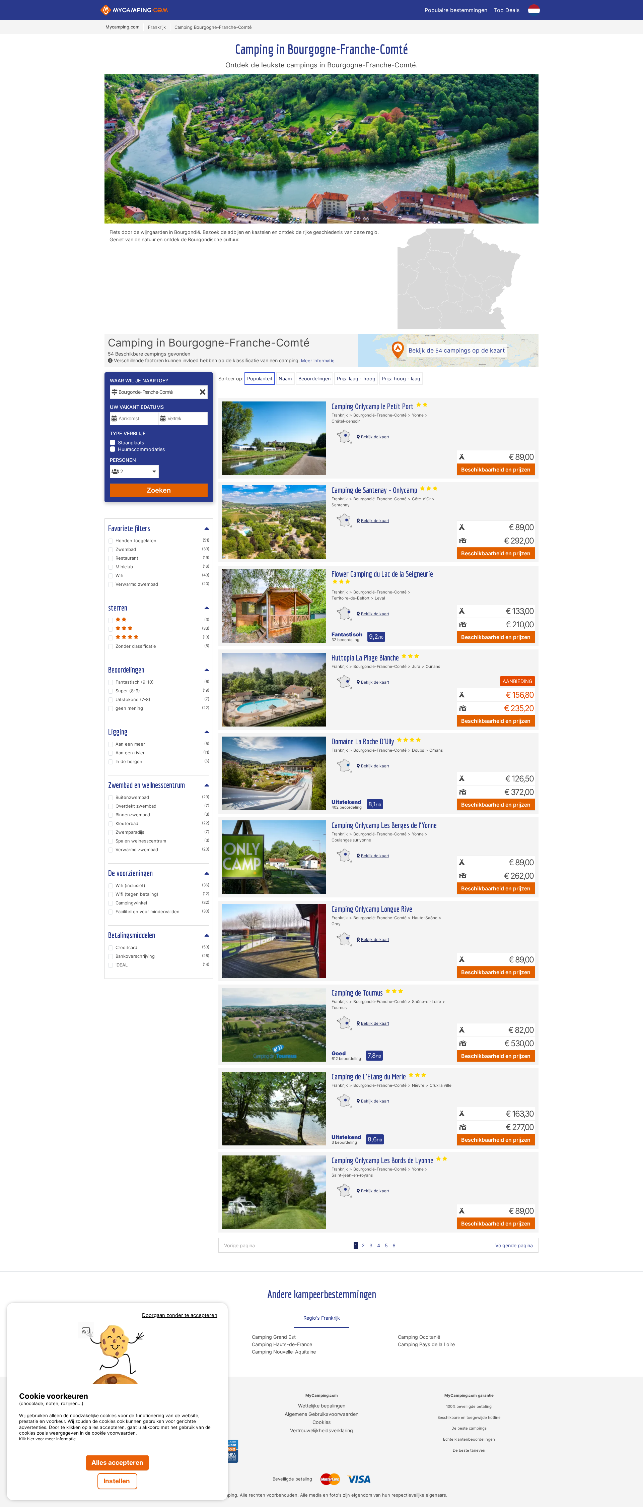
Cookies (321, 1422)
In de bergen (162, 761)
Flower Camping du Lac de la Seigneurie (382, 573)
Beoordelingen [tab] (126, 669)
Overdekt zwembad (162, 806)
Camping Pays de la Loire (426, 1344)
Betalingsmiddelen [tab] (131, 935)
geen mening (162, 708)
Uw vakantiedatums (137, 407)
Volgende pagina (514, 1245)
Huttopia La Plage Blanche (366, 657)
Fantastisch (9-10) (162, 682)
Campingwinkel (162, 902)
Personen (123, 460)
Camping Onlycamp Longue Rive (372, 909)
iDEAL (162, 964)
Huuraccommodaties (141, 449)
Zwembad (162, 549)
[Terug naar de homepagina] (134, 10)
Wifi (162, 575)
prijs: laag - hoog (356, 378)
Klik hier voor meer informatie (47, 1438)
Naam (285, 378)
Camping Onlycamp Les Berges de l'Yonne (384, 825)
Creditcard (162, 947)
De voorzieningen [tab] (130, 873)
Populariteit (259, 378)
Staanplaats (131, 442)
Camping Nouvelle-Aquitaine (284, 1352)
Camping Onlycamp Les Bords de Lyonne (383, 1160)
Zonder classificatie (162, 646)
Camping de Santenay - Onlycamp (375, 490)
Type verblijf (127, 433)
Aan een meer (162, 744)
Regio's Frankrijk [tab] (321, 1318)
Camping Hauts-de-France (282, 1344)
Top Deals (506, 10)
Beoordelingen (314, 378)
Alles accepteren (117, 1462)
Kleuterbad (162, 823)
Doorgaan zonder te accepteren (179, 1315)
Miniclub (162, 566)
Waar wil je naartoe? (139, 380)
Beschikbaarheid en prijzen (495, 469)
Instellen (117, 1481)
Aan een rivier (162, 752)
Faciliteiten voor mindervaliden (162, 911)
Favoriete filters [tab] (129, 528)
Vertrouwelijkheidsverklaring (321, 1430)
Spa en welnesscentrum (162, 840)
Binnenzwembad (162, 814)
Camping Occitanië (419, 1337)
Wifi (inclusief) (162, 885)
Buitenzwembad (162, 797)
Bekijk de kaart (375, 436)
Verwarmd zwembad (162, 584)
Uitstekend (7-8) (162, 699)
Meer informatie (318, 360)
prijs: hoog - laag (401, 378)
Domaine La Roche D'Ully (364, 741)
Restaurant (162, 558)
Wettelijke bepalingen (321, 1405)
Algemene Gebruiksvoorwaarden (321, 1414)
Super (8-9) (162, 690)
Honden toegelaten (162, 540)
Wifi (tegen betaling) (162, 894)
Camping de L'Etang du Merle (370, 1076)
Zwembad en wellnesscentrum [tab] (146, 785)
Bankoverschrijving (162, 956)
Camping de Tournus (358, 992)
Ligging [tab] (118, 731)
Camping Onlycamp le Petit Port (373, 406)
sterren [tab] (117, 607)
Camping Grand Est (274, 1337)
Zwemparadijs (162, 832)
